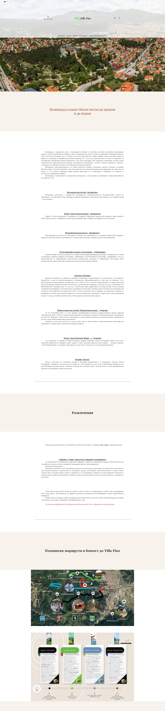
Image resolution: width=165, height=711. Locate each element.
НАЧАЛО (61, 36)
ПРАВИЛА (83, 36)
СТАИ (69, 36)
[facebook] (115, 18)
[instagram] (119, 18)
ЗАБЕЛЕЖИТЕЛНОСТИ (98, 36)
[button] (6, 1)
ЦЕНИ (75, 36)
